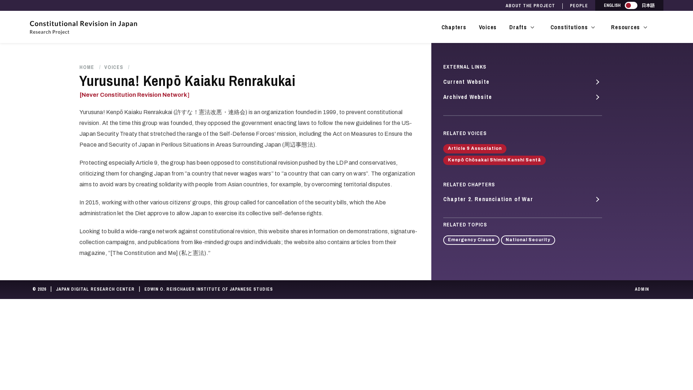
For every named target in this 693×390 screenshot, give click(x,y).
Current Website (466, 82)
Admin (642, 289)
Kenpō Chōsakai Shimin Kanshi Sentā (494, 159)
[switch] (631, 5)
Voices (488, 27)
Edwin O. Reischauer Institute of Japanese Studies (208, 289)
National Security (528, 239)
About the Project (530, 6)
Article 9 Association (475, 148)
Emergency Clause (471, 239)
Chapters (453, 27)
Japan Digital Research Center (95, 289)
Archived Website (467, 97)
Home (86, 67)
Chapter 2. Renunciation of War (488, 199)
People (579, 6)
